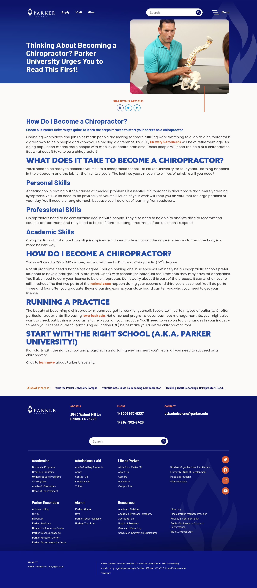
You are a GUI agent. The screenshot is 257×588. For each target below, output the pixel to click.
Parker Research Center (46, 537)
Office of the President (45, 490)
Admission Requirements (89, 467)
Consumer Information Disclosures (137, 532)
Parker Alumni (83, 509)
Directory (176, 509)
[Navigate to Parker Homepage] (41, 12)
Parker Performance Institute (49, 542)
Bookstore (124, 481)
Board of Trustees (128, 523)
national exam (100, 283)
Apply (65, 12)
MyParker (37, 518)
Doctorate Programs (43, 467)
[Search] (198, 12)
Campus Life (125, 486)
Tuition (79, 486)
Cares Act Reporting (129, 528)
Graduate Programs (43, 471)
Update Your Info (85, 523)
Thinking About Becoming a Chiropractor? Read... (195, 388)
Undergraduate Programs (46, 476)
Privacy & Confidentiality (185, 518)
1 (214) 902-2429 (130, 422)
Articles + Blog (40, 509)
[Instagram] (225, 480)
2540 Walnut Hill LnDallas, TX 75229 (85, 416)
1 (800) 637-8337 (130, 413)
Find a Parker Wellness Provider (189, 513)
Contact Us (81, 476)
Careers (122, 476)
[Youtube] (225, 491)
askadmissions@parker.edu (186, 413)
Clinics (36, 513)
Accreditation (126, 518)
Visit (79, 12)
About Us (123, 471)
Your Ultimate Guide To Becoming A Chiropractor (131, 388)
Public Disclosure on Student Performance (187, 525)
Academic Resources (44, 486)
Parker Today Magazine (88, 518)
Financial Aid (82, 481)
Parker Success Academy (46, 532)
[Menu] (215, 12)
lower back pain (94, 315)
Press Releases (178, 481)
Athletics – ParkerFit (130, 467)
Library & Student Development (188, 471)
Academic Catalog (128, 509)
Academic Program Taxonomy (135, 513)
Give (91, 12)
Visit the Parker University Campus (76, 388)
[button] (120, 107)
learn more (47, 362)
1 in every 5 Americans (165, 142)
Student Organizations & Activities (190, 467)
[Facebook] (225, 470)
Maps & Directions (180, 476)
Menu (225, 12)
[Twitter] (225, 459)
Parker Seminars (41, 523)
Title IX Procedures (182, 531)
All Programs (39, 481)
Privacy (33, 562)
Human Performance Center (48, 528)
